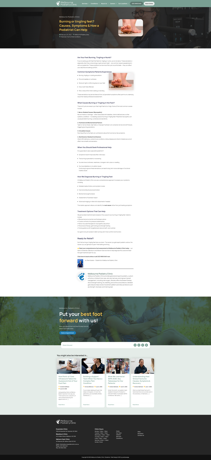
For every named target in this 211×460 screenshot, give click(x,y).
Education (140, 433)
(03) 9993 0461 (136, 3)
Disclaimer (107, 457)
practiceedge (125, 457)
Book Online (149, 3)
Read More (62, 404)
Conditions (94, 3)
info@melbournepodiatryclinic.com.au (69, 444)
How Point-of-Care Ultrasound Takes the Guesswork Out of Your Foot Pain (68, 379)
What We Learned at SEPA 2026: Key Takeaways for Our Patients (116, 379)
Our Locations (122, 3)
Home (118, 431)
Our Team (119, 433)
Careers (118, 434)
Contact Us (141, 435)
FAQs (139, 431)
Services (85, 3)
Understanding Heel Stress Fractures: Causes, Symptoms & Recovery (141, 379)
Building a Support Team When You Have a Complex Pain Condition (92, 379)
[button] (88, 3)
